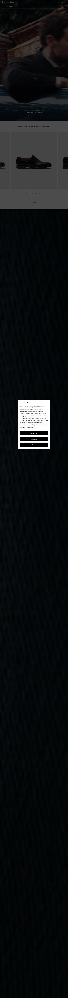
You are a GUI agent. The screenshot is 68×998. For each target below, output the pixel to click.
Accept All (34, 433)
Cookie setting (34, 445)
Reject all (34, 439)
